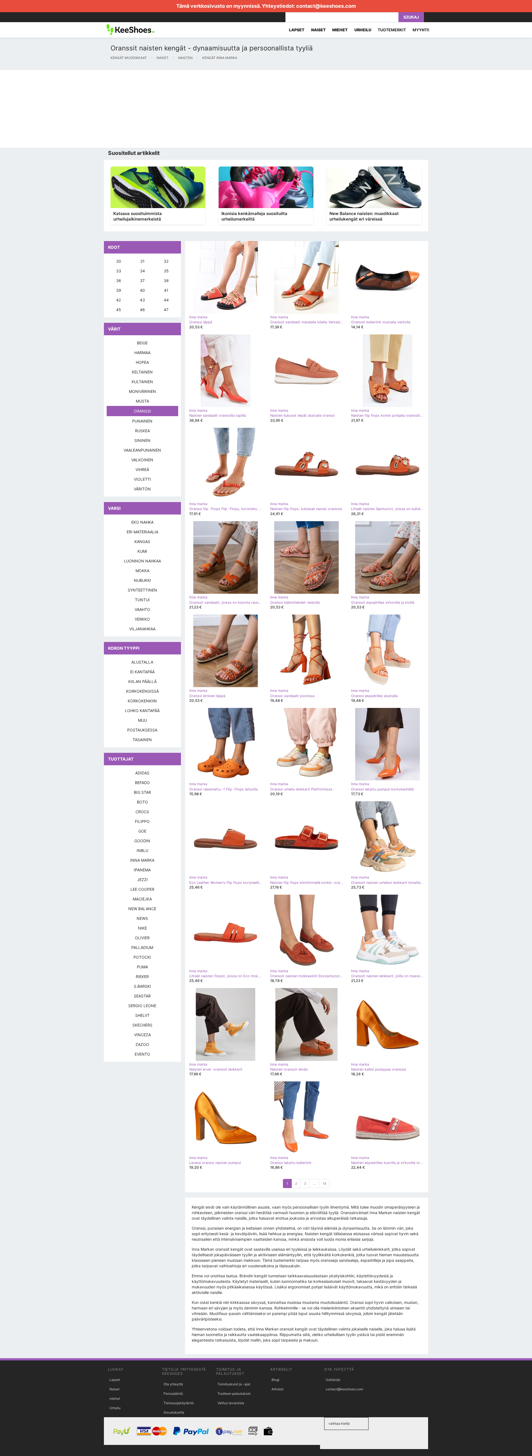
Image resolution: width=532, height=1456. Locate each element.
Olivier (142, 937)
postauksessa (142, 730)
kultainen (142, 381)
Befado (142, 782)
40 (142, 290)
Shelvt (142, 1015)
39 (118, 290)
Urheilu (115, 1408)
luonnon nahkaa (142, 561)
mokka (142, 570)
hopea (142, 362)
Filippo (142, 821)
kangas (142, 541)
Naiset (114, 1389)
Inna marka (142, 860)
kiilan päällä (142, 681)
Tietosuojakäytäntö (178, 1403)
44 (166, 300)
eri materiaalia (142, 531)
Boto (142, 802)
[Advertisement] (166, 109)
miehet (114, 1398)
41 (166, 290)
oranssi (142, 411)
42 (118, 300)
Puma (142, 966)
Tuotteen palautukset (234, 1393)
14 (324, 1183)
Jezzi (142, 879)
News (142, 918)
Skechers (142, 1025)
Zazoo (142, 1044)
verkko (142, 619)
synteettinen (142, 590)
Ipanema (142, 870)
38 (166, 280)
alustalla (142, 662)
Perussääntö (173, 1393)
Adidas (142, 773)
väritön (142, 489)
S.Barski (142, 986)
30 (118, 261)
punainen (142, 421)
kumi (142, 551)
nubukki (142, 580)
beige (142, 343)
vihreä (142, 469)
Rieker (142, 976)
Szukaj (411, 17)
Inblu (142, 850)
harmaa (142, 352)
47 (166, 309)
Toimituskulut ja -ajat (234, 1384)
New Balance (142, 908)
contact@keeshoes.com (326, 6)
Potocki (142, 957)
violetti (142, 479)
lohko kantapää (142, 710)
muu (142, 720)
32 (166, 261)
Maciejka (142, 899)
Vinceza (142, 1034)
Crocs (142, 811)
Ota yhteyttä (173, 1384)
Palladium (142, 947)
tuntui (142, 599)
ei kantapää (142, 671)
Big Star (142, 792)
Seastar (142, 996)
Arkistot (277, 1389)
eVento (142, 1054)
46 (142, 309)
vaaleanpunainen (142, 450)
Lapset (114, 1380)
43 (142, 300)
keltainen (142, 372)
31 (142, 261)
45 (118, 309)
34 (142, 270)
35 (166, 270)
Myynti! (421, 29)
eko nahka (142, 522)
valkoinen (142, 459)
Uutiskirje (333, 1380)
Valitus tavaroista (231, 1403)
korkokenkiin (142, 700)
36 (118, 280)
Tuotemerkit (392, 29)
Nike (142, 928)
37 (142, 280)
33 (118, 270)
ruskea (142, 430)
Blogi (275, 1380)
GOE (142, 831)
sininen (142, 440)
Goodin (142, 840)
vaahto (142, 609)
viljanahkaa (142, 628)
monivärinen (142, 391)
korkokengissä (142, 691)
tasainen (142, 739)
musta (142, 401)
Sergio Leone (142, 1005)
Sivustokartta (173, 1412)
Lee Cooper (142, 889)
